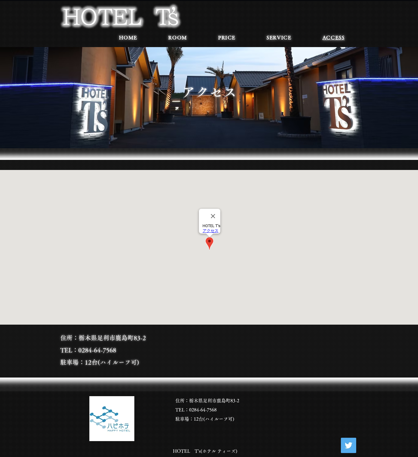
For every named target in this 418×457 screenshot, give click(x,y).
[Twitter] (348, 445)
